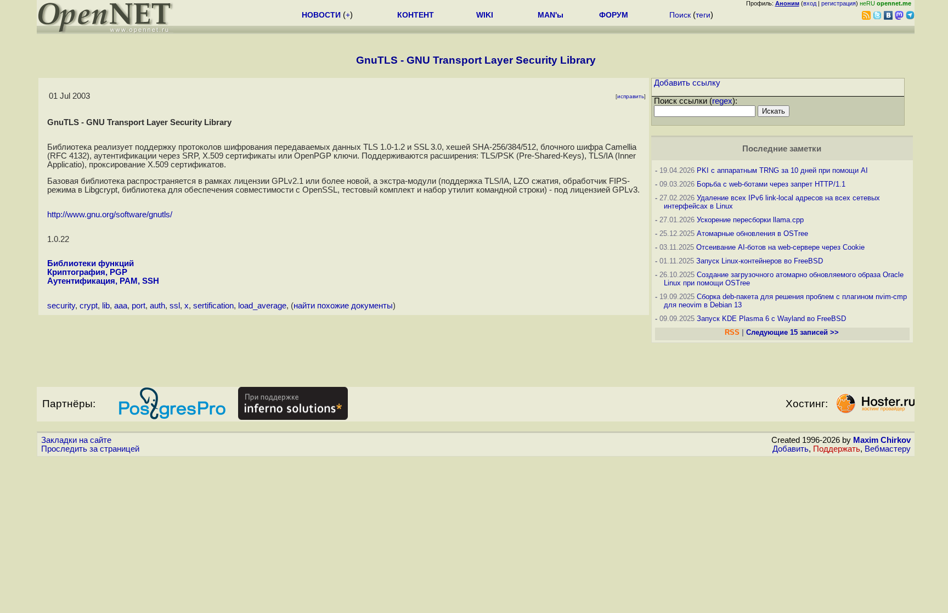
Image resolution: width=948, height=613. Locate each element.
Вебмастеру (888, 449)
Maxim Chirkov (882, 440)
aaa (120, 305)
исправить (630, 96)
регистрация (838, 3)
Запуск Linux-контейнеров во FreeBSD (759, 261)
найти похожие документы (343, 305)
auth (157, 305)
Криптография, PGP (87, 272)
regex (722, 101)
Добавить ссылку (687, 82)
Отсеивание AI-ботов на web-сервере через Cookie (780, 247)
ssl (175, 305)
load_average (262, 305)
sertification (213, 305)
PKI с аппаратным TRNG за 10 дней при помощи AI (782, 170)
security (61, 305)
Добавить (790, 449)
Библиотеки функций (90, 263)
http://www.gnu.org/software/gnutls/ (109, 214)
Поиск (680, 14)
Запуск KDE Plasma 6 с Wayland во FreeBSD (771, 318)
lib (106, 305)
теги (703, 14)
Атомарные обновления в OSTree (752, 233)
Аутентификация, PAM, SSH (103, 281)
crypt (89, 305)
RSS (732, 332)
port (138, 305)
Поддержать (836, 449)
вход (809, 3)
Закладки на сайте (76, 440)
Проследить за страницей (90, 449)
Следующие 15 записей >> (792, 332)
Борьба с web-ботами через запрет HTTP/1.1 (771, 184)
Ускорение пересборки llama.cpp (750, 220)
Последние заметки (781, 148)
